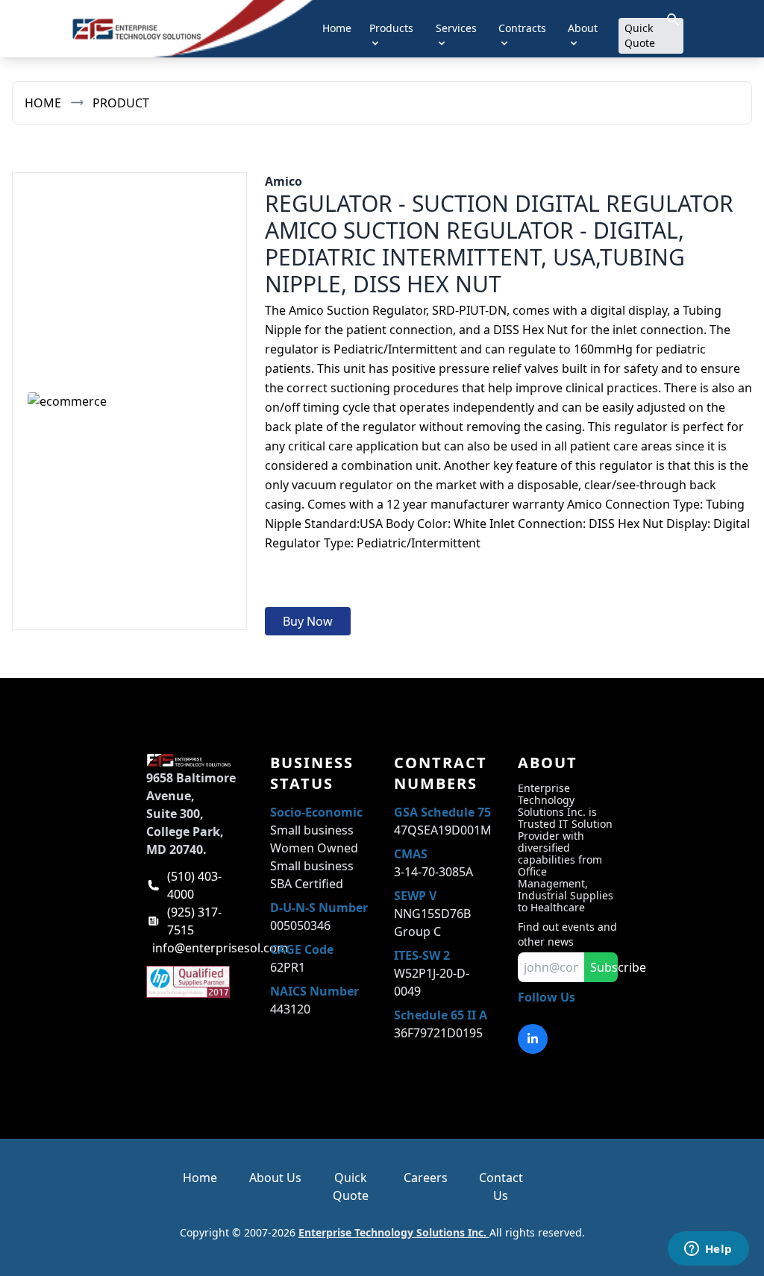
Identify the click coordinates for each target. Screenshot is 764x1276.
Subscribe (604, 967)
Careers (426, 1177)
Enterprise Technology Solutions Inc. (393, 1232)
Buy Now (308, 621)
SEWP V (415, 895)
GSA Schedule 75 (442, 812)
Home (336, 28)
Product (121, 103)
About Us (275, 1177)
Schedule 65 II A (440, 1015)
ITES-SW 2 (422, 955)
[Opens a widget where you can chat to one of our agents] (708, 1250)
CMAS (411, 854)
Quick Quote (639, 35)
